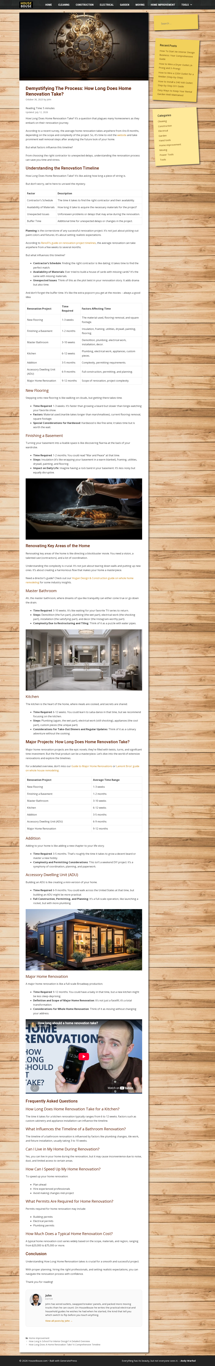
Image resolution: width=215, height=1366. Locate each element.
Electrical (107, 4)
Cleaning (63, 4)
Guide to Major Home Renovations (91, 766)
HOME (48, 4)
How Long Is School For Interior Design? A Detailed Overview (59, 1341)
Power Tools (166, 154)
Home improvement (163, 4)
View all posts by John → (59, 1320)
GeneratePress (68, 1360)
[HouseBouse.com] (26, 4)
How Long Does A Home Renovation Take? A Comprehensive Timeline (64, 1344)
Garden (124, 4)
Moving (140, 4)
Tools (185, 4)
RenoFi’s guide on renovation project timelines (68, 243)
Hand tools (165, 140)
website (121, 135)
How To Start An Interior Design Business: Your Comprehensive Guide (177, 55)
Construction (84, 4)
